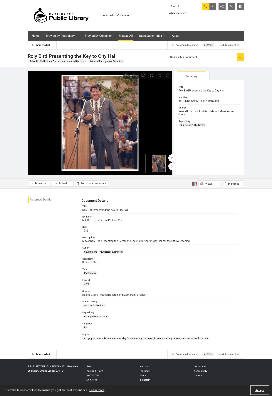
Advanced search (178, 13)
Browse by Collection (98, 36)
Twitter (143, 375)
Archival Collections (94, 305)
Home (36, 36)
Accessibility (200, 371)
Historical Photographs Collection (106, 61)
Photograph (90, 273)
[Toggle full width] (172, 158)
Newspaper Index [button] (150, 36)
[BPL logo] (61, 15)
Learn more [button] (96, 390)
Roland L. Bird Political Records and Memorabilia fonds (58, 61)
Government (90, 252)
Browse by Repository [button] (60, 36)
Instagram (145, 380)
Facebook (145, 371)
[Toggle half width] (172, 166)
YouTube (144, 366)
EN (85, 327)
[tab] (191, 75)
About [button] (175, 36)
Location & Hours (94, 371)
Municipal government (111, 252)
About (89, 366)
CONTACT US (92, 375)
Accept (259, 390)
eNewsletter (200, 366)
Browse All (126, 36)
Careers (198, 375)
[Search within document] (240, 57)
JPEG (87, 284)
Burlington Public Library (192, 125)
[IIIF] (194, 183)
